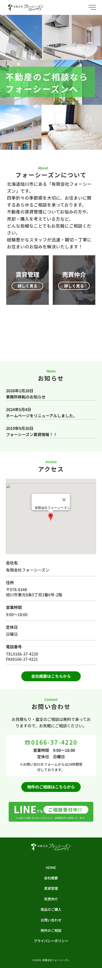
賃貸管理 (51, 888)
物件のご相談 (51, 930)
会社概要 (51, 877)
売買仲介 (51, 898)
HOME (51, 867)
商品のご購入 (51, 909)
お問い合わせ (51, 919)
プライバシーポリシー (51, 940)
